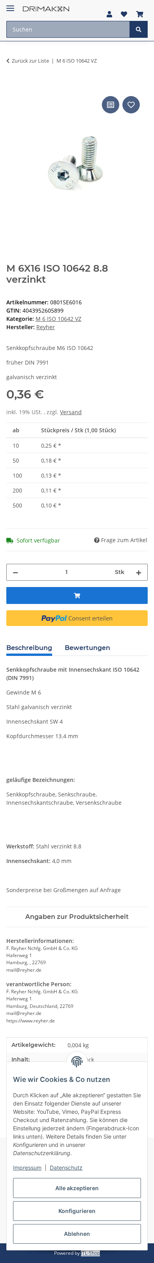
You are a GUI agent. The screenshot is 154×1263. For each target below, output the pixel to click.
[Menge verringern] (15, 572)
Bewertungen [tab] (87, 648)
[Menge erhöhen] (138, 572)
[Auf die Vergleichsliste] (110, 104)
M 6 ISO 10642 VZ (58, 318)
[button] (109, 14)
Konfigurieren (77, 1210)
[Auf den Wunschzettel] (131, 104)
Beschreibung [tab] (29, 648)
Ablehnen (77, 1233)
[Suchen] (139, 29)
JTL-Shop (90, 1253)
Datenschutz (66, 1167)
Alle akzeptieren (77, 1188)
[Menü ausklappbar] (10, 5)
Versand (71, 412)
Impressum (27, 1167)
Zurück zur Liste (30, 60)
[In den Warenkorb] (12, 85)
